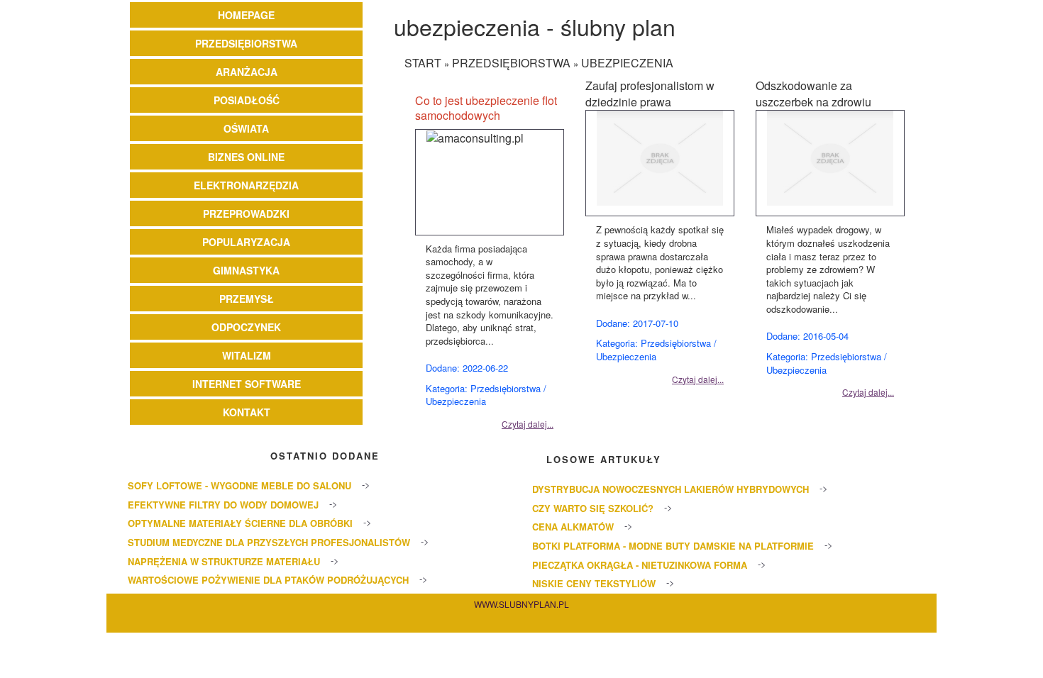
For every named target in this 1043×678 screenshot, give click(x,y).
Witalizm (246, 355)
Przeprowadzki (246, 213)
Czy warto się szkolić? (592, 508)
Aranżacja (246, 72)
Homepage (246, 15)
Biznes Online (246, 157)
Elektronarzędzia (246, 185)
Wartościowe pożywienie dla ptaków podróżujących (268, 580)
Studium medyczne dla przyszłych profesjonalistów (269, 542)
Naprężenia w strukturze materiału (224, 561)
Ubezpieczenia (627, 63)
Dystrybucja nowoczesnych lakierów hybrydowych (670, 489)
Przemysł (246, 298)
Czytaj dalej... (527, 424)
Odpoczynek (246, 327)
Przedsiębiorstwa (246, 43)
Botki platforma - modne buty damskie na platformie (673, 545)
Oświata (246, 128)
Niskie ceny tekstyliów (594, 583)
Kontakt (246, 412)
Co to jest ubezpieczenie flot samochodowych (486, 107)
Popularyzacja (246, 242)
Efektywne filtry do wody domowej (223, 504)
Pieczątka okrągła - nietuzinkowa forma (639, 565)
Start (422, 63)
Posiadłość (247, 100)
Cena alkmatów (573, 526)
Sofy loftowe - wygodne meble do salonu (239, 485)
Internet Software (246, 384)
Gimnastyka (246, 270)
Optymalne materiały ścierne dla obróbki (240, 523)
